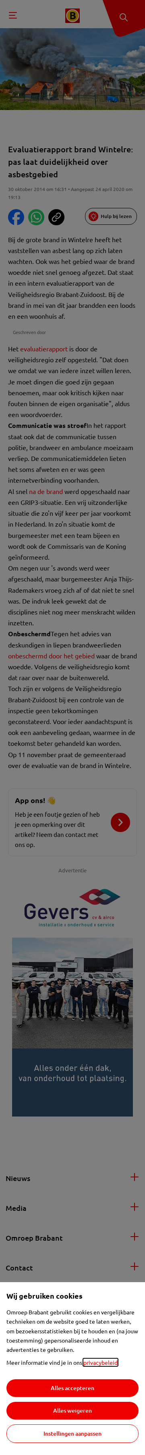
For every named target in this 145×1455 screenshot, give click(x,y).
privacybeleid (100, 1362)
